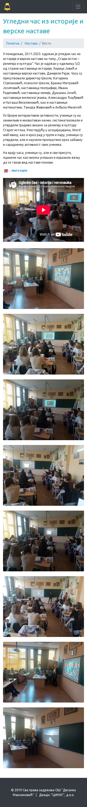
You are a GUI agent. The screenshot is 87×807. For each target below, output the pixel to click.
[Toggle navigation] (78, 7)
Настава (31, 43)
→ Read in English (17, 170)
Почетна (12, 43)
